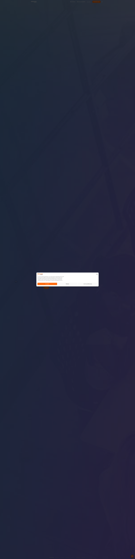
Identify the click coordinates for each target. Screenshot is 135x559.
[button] (97, 274)
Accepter (47, 283)
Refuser (67, 283)
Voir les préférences (88, 283)
